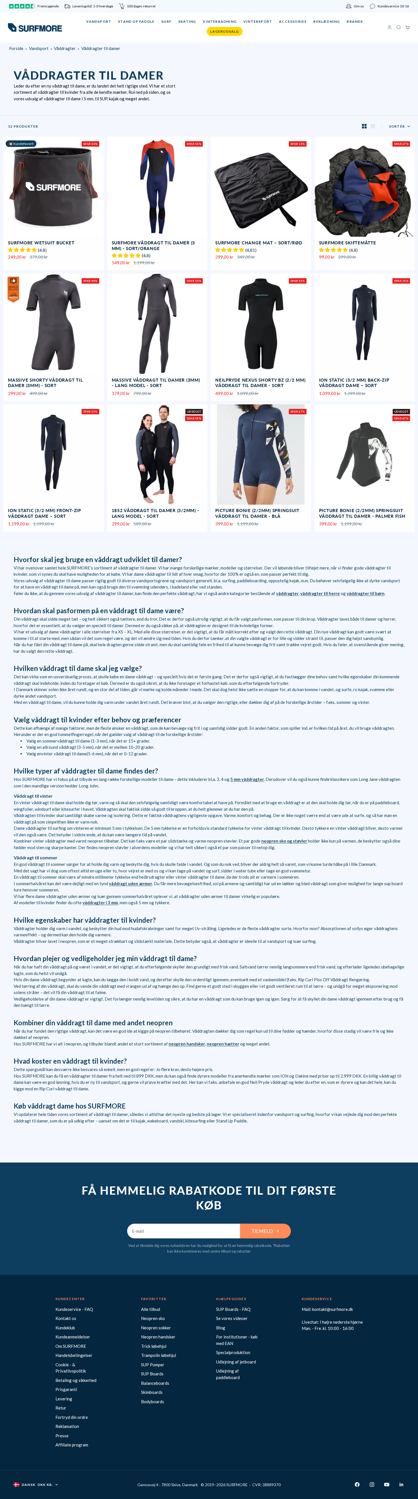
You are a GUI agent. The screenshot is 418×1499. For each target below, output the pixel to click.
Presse (62, 1435)
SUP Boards (152, 1373)
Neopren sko (153, 1318)
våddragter (287, 593)
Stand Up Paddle (136, 21)
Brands (355, 21)
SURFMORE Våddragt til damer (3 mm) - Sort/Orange (153, 246)
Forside (16, 48)
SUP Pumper (152, 1364)
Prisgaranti (66, 1389)
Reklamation (67, 1426)
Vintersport (257, 21)
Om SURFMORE (70, 1346)
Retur (60, 1407)
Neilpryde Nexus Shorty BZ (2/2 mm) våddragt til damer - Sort (260, 383)
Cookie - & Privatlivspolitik (70, 1368)
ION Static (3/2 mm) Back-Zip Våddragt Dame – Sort (354, 383)
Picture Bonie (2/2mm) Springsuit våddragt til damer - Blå (257, 514)
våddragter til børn (365, 593)
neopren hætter (223, 1043)
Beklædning (326, 21)
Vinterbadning (220, 21)
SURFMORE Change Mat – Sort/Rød (258, 243)
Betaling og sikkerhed (75, 1380)
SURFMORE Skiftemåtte (347, 243)
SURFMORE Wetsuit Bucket (41, 243)
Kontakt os (65, 1318)
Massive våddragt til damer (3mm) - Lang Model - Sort (156, 383)
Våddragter (65, 48)
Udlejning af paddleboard (228, 1374)
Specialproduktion (233, 1352)
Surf (166, 21)
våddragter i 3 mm (100, 902)
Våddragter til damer (100, 48)
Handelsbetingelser (73, 1355)
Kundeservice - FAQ (74, 1309)
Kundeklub (65, 1327)
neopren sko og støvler (284, 840)
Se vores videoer (232, 1318)
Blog (220, 1327)
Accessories (293, 21)
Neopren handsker (158, 1336)
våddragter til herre (320, 593)
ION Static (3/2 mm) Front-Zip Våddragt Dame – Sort (44, 514)
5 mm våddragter (247, 779)
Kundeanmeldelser (72, 1336)
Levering (63, 1398)
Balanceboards (155, 1383)
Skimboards (152, 1392)
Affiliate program (71, 1444)
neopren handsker (187, 1043)
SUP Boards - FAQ (233, 1309)
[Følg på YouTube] (387, 1484)
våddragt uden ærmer (130, 883)
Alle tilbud (150, 1309)
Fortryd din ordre (71, 1417)
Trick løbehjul (153, 1346)
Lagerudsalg (224, 31)
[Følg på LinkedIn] (401, 1484)
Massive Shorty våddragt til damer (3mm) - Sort (45, 383)
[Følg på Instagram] (372, 1484)
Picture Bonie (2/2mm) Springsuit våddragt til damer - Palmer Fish (362, 514)
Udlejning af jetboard (236, 1361)
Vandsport (98, 21)
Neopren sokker (156, 1327)
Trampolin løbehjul (158, 1355)
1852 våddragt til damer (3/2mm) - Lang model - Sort (155, 514)
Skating (187, 21)
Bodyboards (152, 1401)
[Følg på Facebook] (357, 1484)
